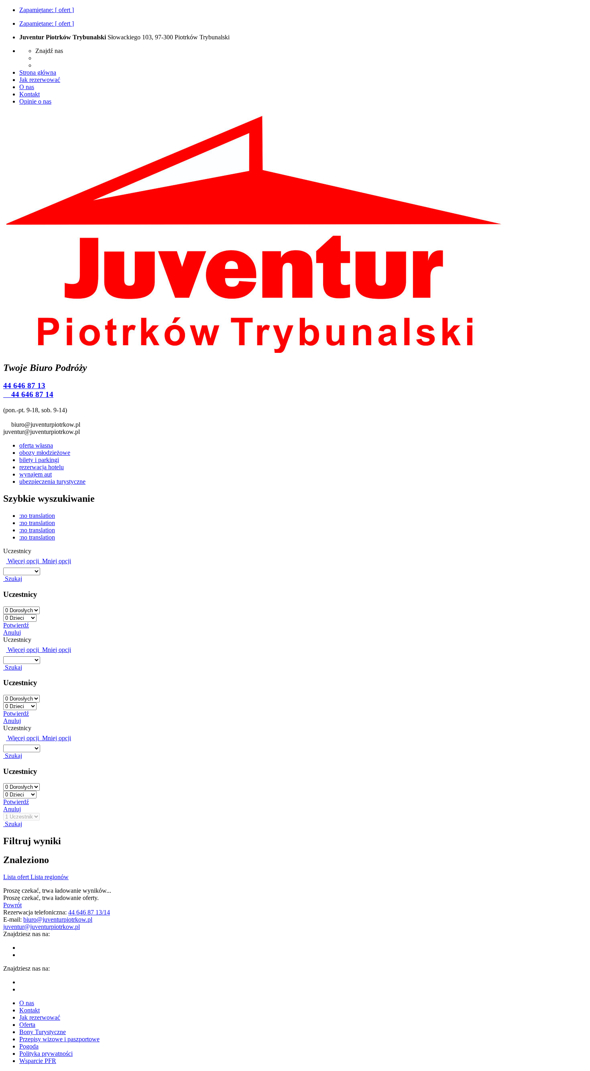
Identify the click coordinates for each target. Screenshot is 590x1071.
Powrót (12, 905)
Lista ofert (17, 876)
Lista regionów (50, 876)
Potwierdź (16, 625)
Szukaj (12, 578)
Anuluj (12, 632)
